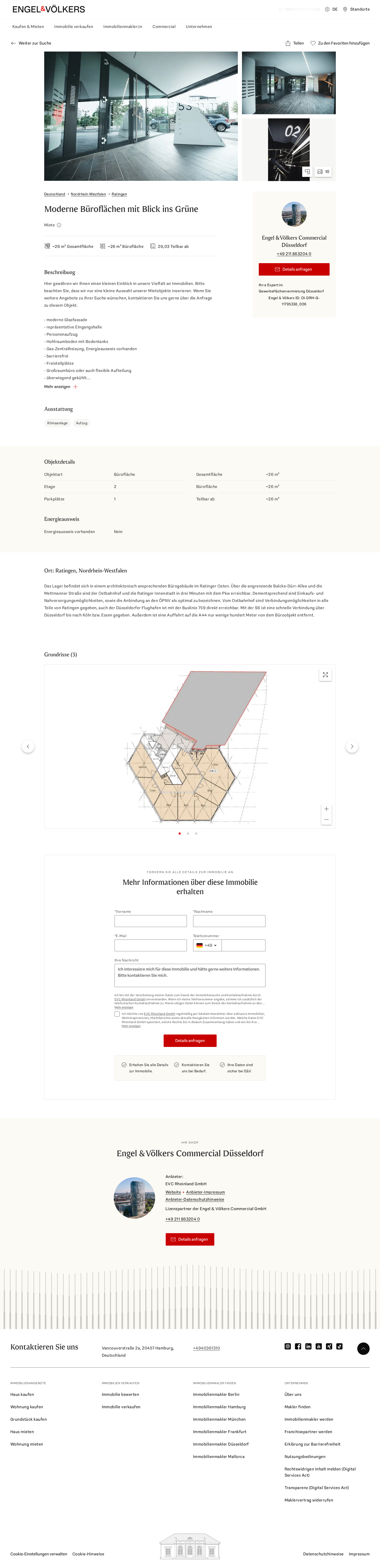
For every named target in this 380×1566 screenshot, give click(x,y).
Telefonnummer (206, 935)
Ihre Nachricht (127, 960)
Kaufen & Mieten (28, 26)
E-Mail (121, 935)
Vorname (123, 911)
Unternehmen (199, 26)
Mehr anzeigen (124, 1007)
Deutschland (54, 194)
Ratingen (119, 194)
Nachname (203, 911)
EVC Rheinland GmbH (130, 999)
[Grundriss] (307, 172)
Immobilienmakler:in (122, 26)
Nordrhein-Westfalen (88, 194)
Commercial (164, 26)
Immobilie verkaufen (73, 26)
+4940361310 (206, 1348)
